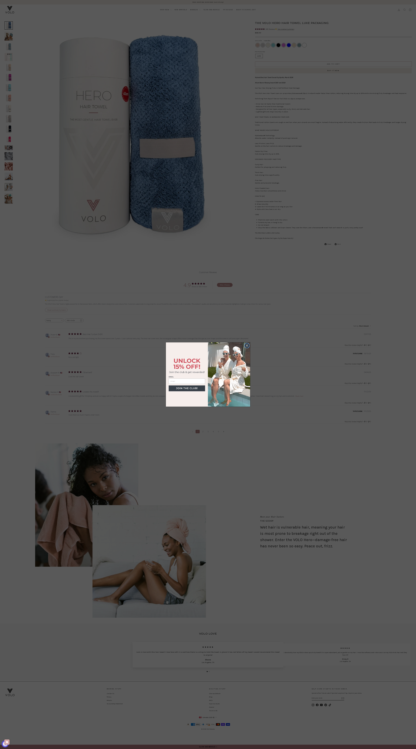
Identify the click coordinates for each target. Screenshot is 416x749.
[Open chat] (7, 742)
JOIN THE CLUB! (187, 388)
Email (171, 377)
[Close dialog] (247, 345)
